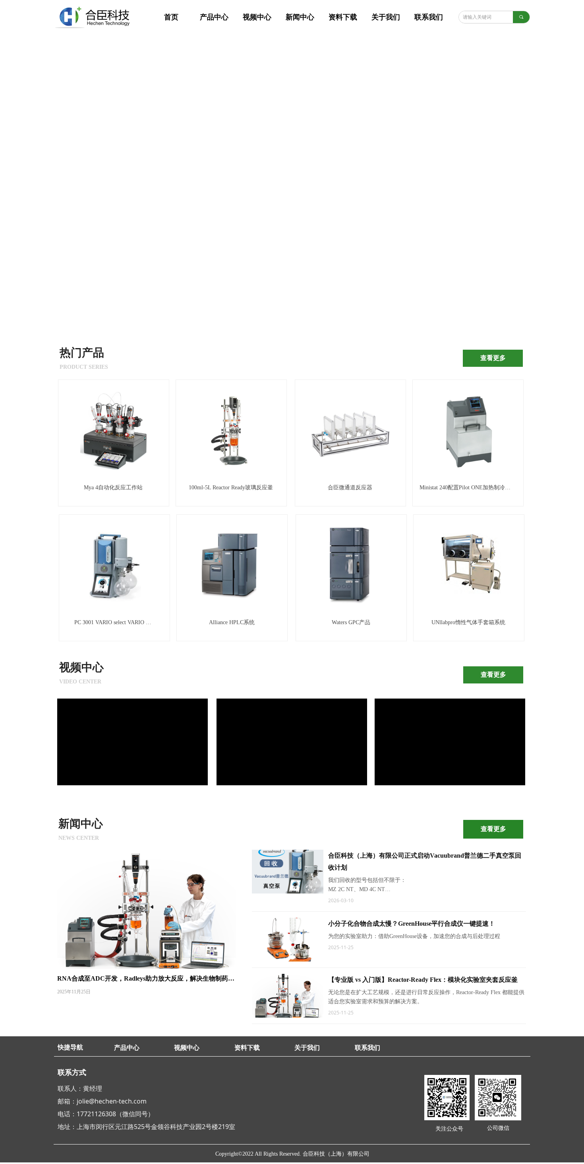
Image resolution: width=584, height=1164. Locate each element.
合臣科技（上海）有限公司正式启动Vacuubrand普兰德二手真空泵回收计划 (424, 861)
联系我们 (428, 17)
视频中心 (257, 17)
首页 (171, 17)
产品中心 (214, 17)
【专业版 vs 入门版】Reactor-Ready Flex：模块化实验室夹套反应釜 (423, 979)
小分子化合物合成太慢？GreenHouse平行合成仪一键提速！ (411, 923)
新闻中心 (300, 17)
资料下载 (343, 17)
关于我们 (385, 17)
